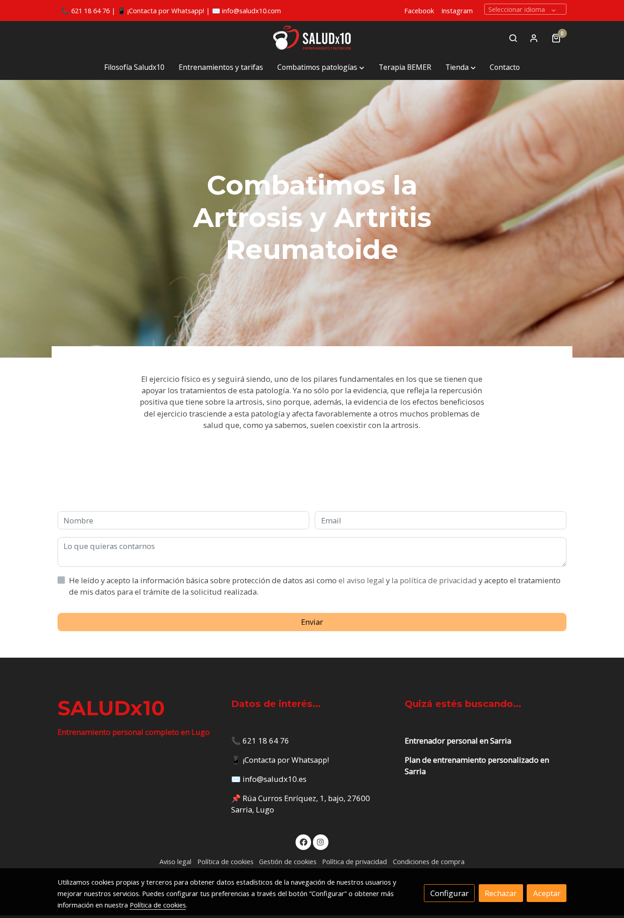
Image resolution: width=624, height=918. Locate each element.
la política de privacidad (435, 580)
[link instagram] (320, 841)
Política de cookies (225, 861)
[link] (312, 38)
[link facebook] (303, 841)
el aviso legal (362, 580)
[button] (320, 67)
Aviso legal (175, 861)
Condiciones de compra (429, 861)
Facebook (419, 10)
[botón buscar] (513, 37)
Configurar (449, 893)
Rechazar (501, 893)
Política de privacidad (354, 861)
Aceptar (547, 893)
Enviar (312, 622)
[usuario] (534, 37)
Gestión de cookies (288, 861)
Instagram (457, 10)
